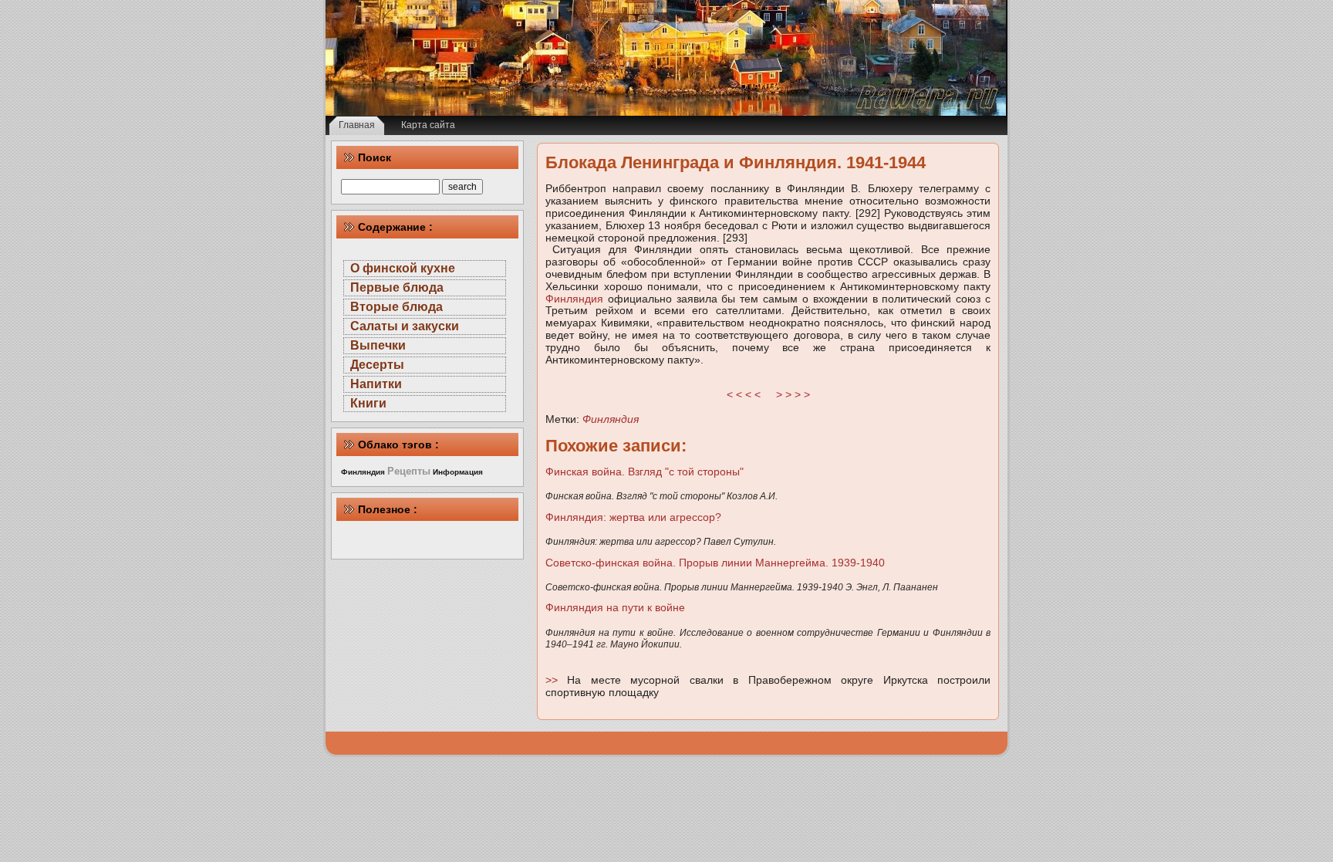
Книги (368, 403)
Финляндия (574, 298)
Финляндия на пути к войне (615, 607)
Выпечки (378, 345)
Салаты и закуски (404, 326)
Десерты (377, 364)
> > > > (793, 394)
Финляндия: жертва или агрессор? (633, 517)
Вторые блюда (396, 306)
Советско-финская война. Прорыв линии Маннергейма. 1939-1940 (715, 562)
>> (556, 680)
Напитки (376, 383)
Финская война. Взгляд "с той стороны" (644, 471)
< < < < (743, 394)
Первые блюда (397, 287)
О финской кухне (402, 268)
